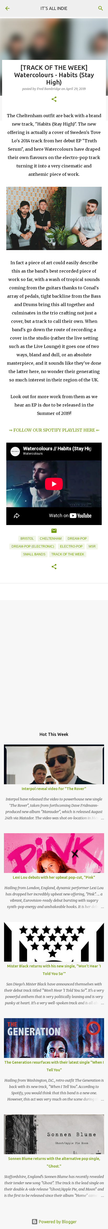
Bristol (27, 538)
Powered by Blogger (57, 1221)
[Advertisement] (54, 662)
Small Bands (34, 554)
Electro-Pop (71, 546)
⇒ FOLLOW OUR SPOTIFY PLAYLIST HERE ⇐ (54, 430)
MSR (92, 546)
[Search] (101, 8)
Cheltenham (51, 538)
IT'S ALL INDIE (54, 8)
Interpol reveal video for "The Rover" (54, 789)
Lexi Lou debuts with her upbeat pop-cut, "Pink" (54, 877)
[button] (54, 99)
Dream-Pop (77, 538)
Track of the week (67, 554)
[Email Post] (54, 533)
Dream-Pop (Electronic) (33, 546)
